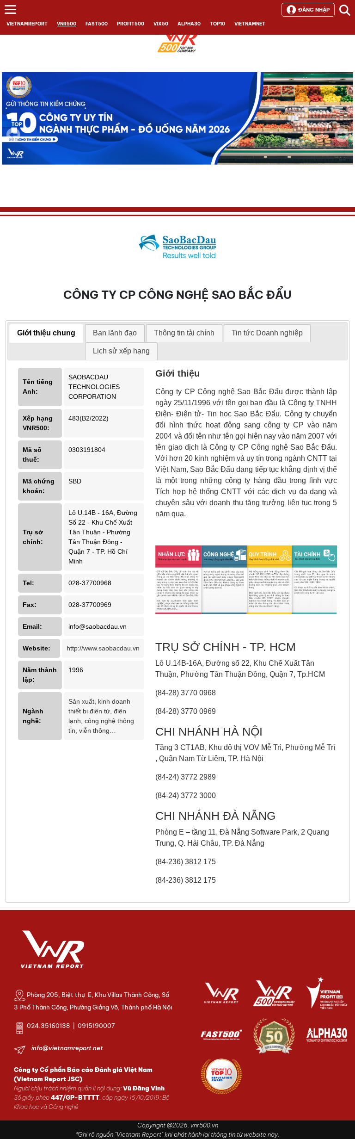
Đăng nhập (314, 9)
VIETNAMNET (249, 24)
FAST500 (97, 24)
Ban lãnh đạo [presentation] (115, 333)
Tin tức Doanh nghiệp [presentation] (267, 333)
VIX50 (160, 24)
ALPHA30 (189, 24)
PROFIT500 (130, 24)
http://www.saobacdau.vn (103, 648)
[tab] (46, 333)
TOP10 (217, 24)
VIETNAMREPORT (27, 24)
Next (342, 141)
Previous (13, 135)
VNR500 (66, 24)
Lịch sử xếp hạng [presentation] (121, 351)
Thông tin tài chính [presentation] (184, 333)
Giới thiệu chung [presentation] (46, 333)
